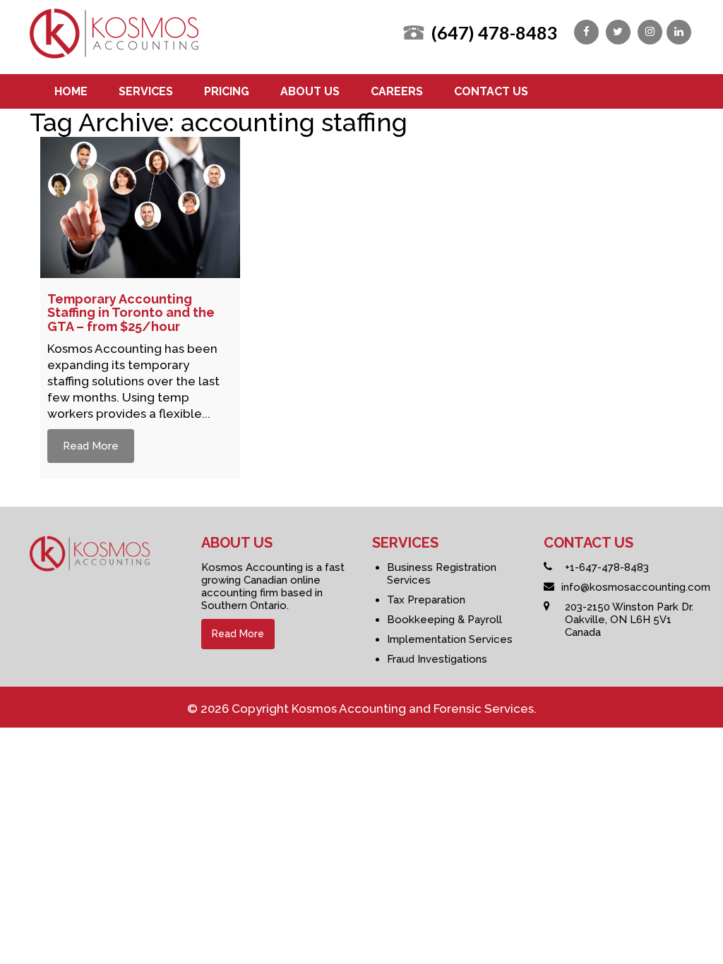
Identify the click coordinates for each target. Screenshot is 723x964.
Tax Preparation (426, 600)
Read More (91, 446)
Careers (397, 91)
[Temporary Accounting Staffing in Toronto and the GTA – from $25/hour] (140, 271)
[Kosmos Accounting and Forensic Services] (114, 53)
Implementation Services (450, 639)
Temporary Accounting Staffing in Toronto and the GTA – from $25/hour (131, 313)
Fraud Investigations (437, 659)
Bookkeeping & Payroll (444, 619)
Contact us (491, 91)
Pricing (226, 91)
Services (146, 91)
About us (310, 91)
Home (71, 91)
